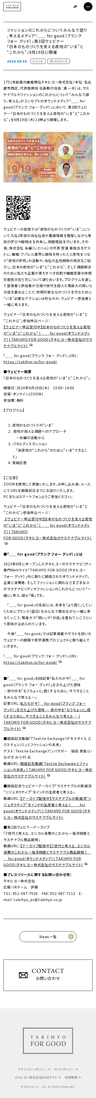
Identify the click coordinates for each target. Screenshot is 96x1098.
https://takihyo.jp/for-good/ (30, 361)
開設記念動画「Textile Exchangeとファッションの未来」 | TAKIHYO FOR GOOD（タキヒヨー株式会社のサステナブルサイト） (47, 769)
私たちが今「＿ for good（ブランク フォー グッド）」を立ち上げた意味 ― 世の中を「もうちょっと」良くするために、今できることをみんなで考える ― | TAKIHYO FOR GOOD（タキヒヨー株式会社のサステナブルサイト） (47, 716)
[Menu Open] (88, 6)
